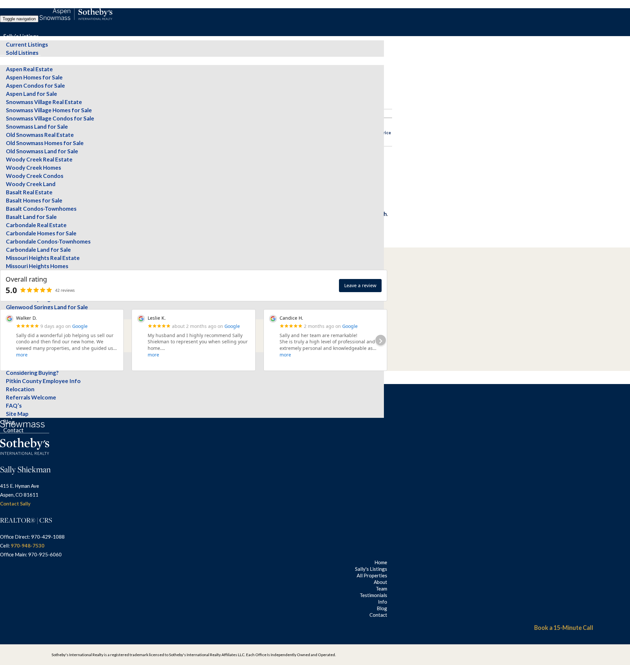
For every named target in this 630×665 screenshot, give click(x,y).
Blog (9, 421)
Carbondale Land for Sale (38, 249)
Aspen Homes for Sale (34, 77)
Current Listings (27, 44)
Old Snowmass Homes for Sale (45, 142)
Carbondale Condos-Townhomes (48, 241)
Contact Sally (15, 503)
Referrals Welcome (31, 397)
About (380, 582)
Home (380, 562)
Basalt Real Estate (29, 192)
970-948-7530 (27, 545)
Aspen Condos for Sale (35, 85)
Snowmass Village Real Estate (44, 101)
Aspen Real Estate (29, 69)
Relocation (20, 389)
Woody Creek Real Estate (39, 159)
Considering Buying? (32, 372)
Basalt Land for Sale (31, 216)
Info (382, 602)
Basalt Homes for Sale (34, 200)
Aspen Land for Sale (31, 93)
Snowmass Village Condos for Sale (50, 118)
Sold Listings (22, 52)
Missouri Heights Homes (37, 266)
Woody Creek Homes (33, 167)
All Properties (20, 60)
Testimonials (373, 595)
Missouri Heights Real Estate (43, 257)
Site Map (17, 413)
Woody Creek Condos (34, 175)
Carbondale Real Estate (36, 225)
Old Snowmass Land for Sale (42, 151)
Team (381, 588)
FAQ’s (14, 405)
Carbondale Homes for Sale (41, 233)
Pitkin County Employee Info (43, 380)
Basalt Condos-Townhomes (41, 208)
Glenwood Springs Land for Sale (47, 307)
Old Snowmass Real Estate (40, 134)
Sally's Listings (21, 36)
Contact (13, 430)
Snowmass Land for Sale (37, 126)
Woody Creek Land (30, 184)
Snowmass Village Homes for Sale (49, 110)
